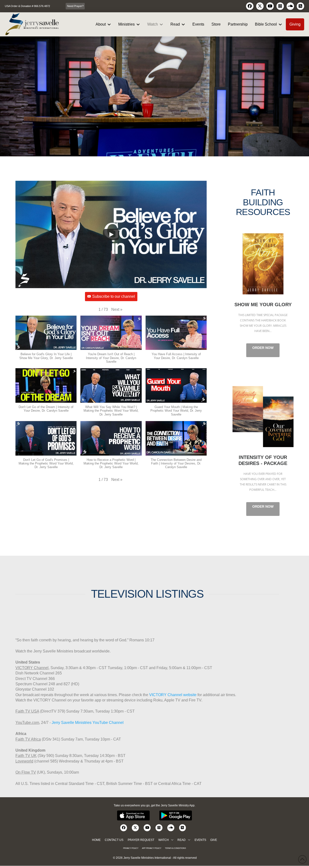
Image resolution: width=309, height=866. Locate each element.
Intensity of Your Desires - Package (263, 416)
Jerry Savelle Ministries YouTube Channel (88, 723)
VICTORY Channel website (173, 695)
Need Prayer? (75, 6)
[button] (117, 309)
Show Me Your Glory (263, 263)
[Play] (111, 234)
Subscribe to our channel (113, 296)
